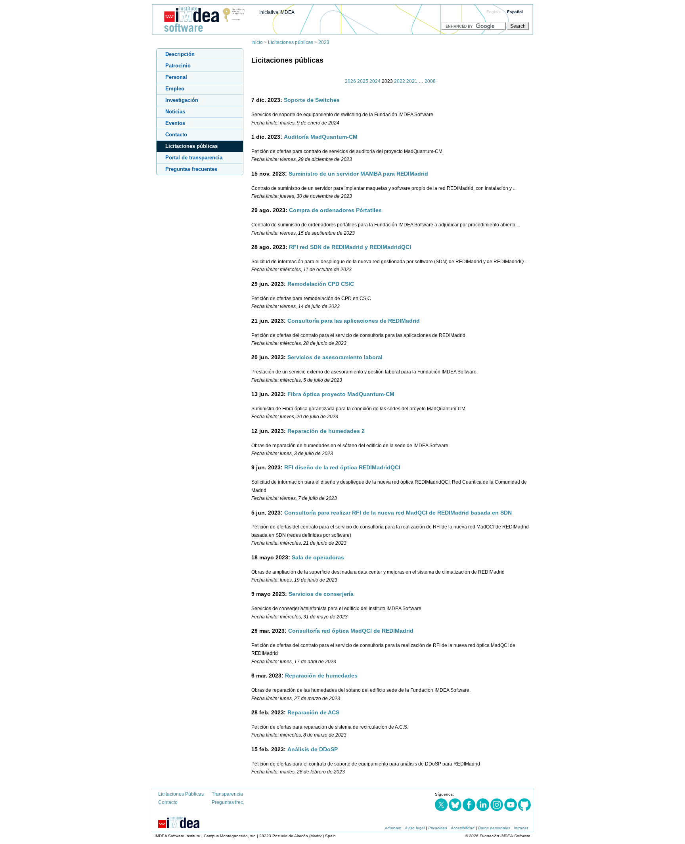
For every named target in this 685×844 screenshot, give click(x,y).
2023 (323, 42)
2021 (411, 81)
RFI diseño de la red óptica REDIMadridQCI (342, 467)
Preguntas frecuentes (191, 169)
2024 (375, 81)
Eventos (175, 123)
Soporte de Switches (312, 100)
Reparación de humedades (321, 675)
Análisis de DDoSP (312, 749)
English (493, 12)
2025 (362, 81)
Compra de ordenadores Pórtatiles (335, 210)
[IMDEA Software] (201, 32)
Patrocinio (178, 66)
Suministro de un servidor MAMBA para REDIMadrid (358, 173)
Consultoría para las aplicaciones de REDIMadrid (353, 321)
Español (515, 12)
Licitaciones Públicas (181, 794)
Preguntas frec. (228, 802)
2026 (350, 81)
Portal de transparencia (193, 158)
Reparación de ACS (313, 712)
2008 (430, 81)
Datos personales (494, 828)
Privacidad (437, 828)
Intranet (521, 828)
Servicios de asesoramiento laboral (335, 357)
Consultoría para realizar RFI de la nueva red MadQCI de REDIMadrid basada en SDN (398, 512)
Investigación (181, 100)
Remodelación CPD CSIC (320, 284)
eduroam (393, 828)
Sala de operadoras (318, 557)
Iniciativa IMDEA (277, 12)
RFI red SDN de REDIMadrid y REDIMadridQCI (350, 247)
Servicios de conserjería (321, 594)
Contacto (176, 135)
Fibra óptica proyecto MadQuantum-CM (340, 394)
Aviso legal (415, 828)
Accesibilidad (463, 828)
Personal (176, 77)
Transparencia (227, 794)
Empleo (174, 89)
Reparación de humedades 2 (326, 431)
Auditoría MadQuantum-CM (321, 137)
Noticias (175, 112)
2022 (399, 81)
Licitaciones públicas (290, 42)
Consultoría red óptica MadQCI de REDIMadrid (350, 631)
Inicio (257, 42)
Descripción (180, 54)
